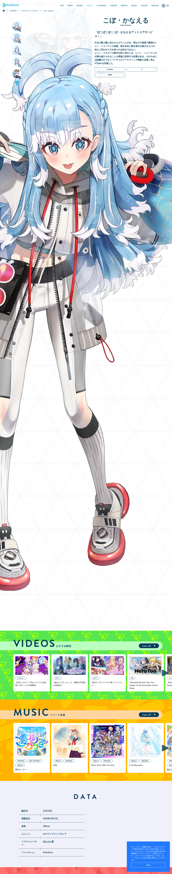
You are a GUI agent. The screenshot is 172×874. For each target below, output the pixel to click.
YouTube (110, 69)
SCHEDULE (101, 5)
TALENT (90, 5)
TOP (62, 5)
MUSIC (134, 5)
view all (146, 646)
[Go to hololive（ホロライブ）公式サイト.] (4, 11)
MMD (110, 75)
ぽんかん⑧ (48, 841)
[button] (17, 84)
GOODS (144, 5)
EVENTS (113, 5)
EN (167, 5)
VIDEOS (124, 5)
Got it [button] (148, 865)
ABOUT (80, 5)
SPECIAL (155, 5)
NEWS (70, 5)
